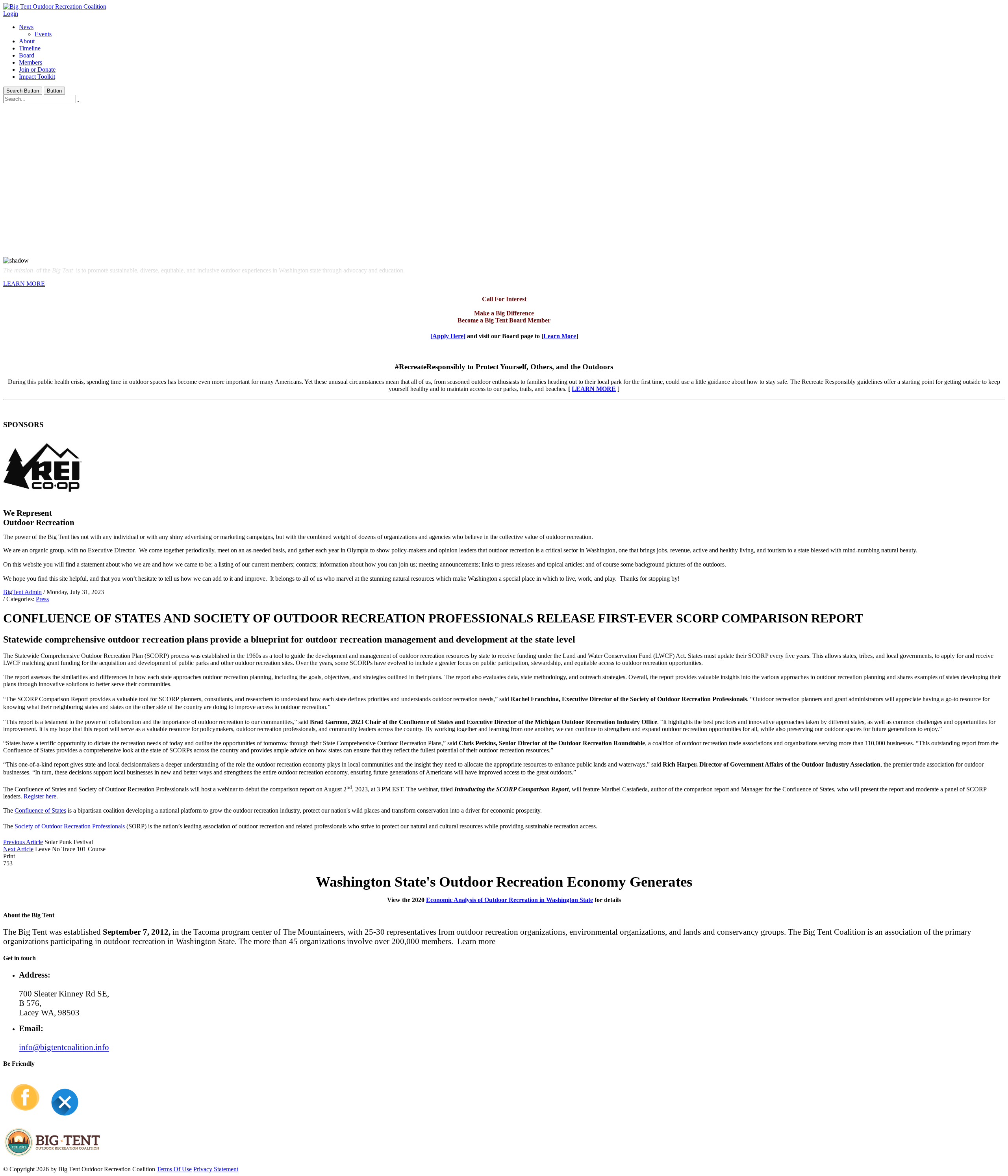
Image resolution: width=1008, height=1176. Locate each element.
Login (10, 13)
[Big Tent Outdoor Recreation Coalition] (54, 6)
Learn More (559, 336)
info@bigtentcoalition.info (64, 1047)
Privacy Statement (215, 1169)
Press (42, 599)
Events (43, 34)
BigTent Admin (22, 592)
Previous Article (23, 842)
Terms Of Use (174, 1169)
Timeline (30, 48)
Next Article (18, 849)
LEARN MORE (24, 283)
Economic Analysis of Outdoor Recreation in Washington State (509, 899)
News (26, 27)
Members (30, 62)
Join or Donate (37, 69)
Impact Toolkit (37, 76)
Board (26, 55)
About (27, 41)
